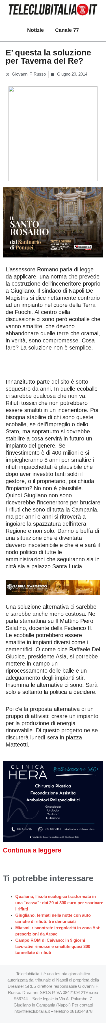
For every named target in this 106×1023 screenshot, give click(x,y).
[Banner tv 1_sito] (53, 221)
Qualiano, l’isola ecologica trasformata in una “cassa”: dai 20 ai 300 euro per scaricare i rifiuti (59, 902)
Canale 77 (67, 30)
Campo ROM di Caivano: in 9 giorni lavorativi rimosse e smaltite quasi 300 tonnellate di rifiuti (52, 946)
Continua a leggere (32, 850)
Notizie (35, 30)
